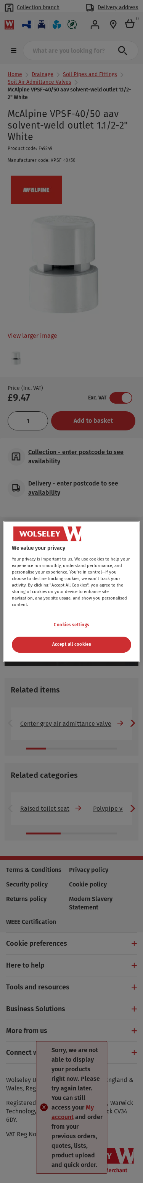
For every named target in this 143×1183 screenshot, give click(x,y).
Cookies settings (71, 624)
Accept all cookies (71, 644)
